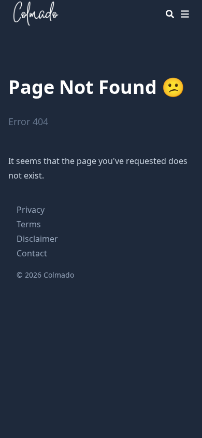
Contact (32, 253)
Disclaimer (37, 238)
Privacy (31, 209)
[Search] (170, 14)
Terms (29, 224)
